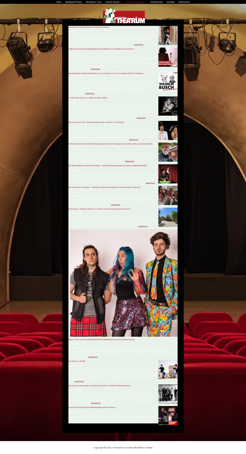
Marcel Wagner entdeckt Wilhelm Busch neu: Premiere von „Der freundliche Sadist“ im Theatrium (105, 73)
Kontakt (171, 2)
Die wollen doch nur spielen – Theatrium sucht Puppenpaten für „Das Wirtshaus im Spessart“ (104, 187)
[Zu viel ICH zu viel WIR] (168, 369)
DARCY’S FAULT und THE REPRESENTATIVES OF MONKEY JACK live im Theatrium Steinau (101, 339)
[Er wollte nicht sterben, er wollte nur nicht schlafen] (168, 106)
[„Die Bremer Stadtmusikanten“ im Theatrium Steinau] (168, 35)
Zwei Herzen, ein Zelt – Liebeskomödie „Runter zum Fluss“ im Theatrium (96, 122)
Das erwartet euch (135, 2)
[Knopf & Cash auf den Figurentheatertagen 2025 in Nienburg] (168, 415)
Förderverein (156, 2)
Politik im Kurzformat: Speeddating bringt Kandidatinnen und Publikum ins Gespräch (101, 49)
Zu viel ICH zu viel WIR (76, 361)
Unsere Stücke (112, 2)
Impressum (184, 2)
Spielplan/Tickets (73, 2)
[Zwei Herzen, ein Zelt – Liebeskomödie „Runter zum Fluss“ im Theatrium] (168, 130)
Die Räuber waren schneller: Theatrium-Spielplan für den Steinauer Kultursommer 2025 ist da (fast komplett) (110, 144)
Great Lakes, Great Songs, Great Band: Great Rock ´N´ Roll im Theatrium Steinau (99, 385)
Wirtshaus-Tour (93, 2)
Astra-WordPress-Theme (140, 447)
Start (58, 2)
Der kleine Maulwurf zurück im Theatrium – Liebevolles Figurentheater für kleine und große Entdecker (107, 165)
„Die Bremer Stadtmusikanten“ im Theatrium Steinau (88, 27)
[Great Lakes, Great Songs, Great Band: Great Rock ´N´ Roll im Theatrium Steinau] (168, 393)
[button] (120, 2)
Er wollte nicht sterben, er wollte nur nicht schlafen (87, 98)
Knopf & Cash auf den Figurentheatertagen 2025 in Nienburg (91, 407)
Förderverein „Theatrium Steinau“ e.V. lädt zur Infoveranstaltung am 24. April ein (99, 209)
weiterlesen (138, 44)
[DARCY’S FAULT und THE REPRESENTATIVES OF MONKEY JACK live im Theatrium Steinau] (124, 283)
